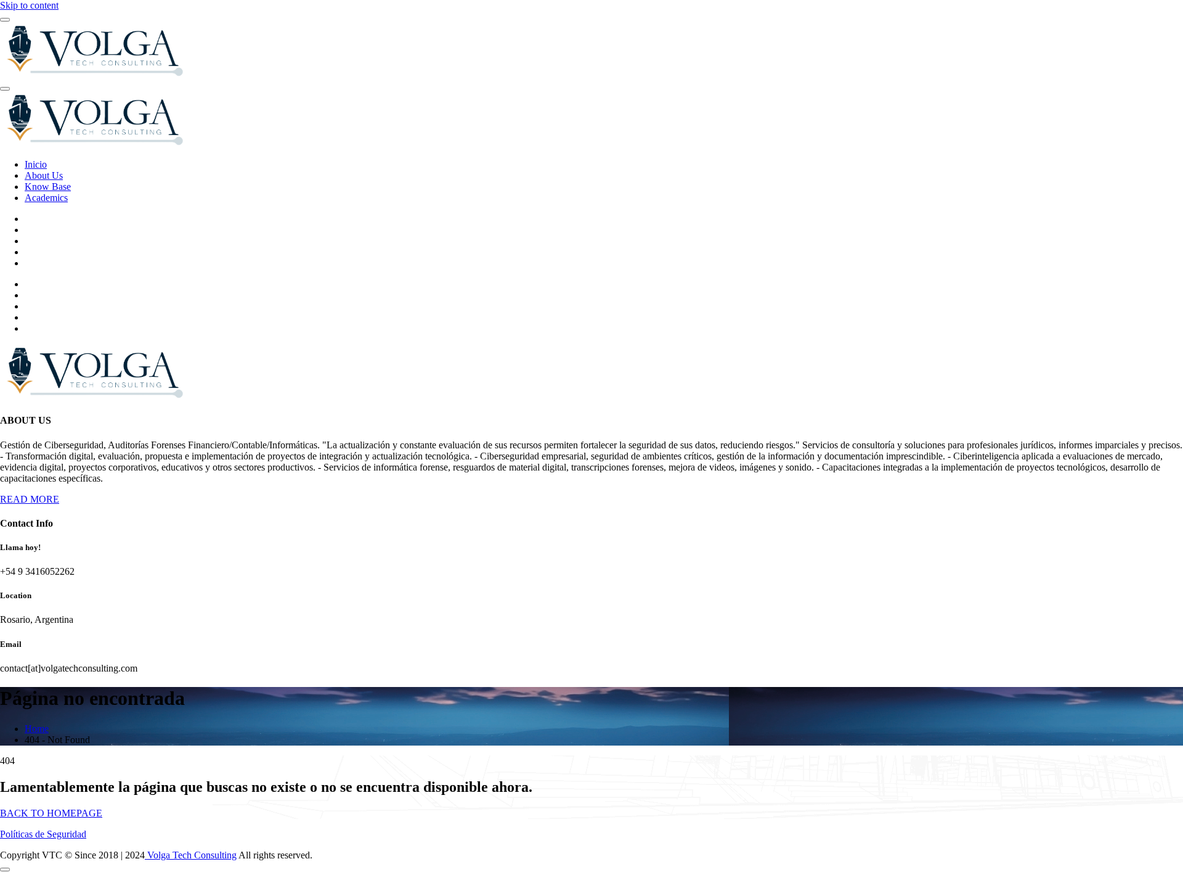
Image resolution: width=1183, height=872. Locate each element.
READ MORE (29, 499)
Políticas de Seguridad (43, 834)
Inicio (36, 164)
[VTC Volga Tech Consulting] (93, 74)
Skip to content (29, 5)
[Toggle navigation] (5, 89)
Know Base (48, 186)
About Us (44, 175)
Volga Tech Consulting (191, 855)
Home (37, 728)
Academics (46, 197)
